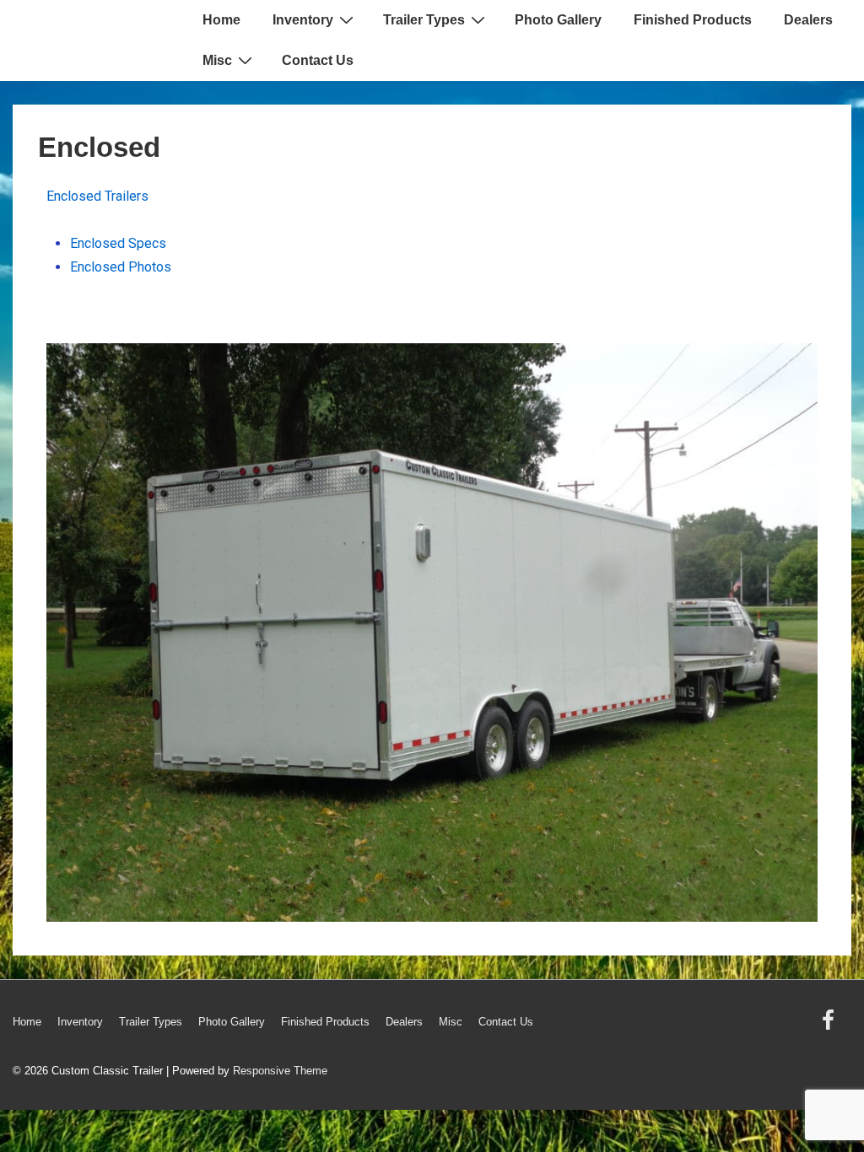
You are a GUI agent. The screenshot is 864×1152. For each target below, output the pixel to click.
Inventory (303, 20)
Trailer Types (424, 20)
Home (221, 20)
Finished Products (693, 20)
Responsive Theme (280, 1070)
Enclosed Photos (120, 267)
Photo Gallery (558, 20)
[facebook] (830, 1026)
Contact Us (318, 60)
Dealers (808, 20)
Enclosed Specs (118, 243)
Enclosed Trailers (97, 196)
